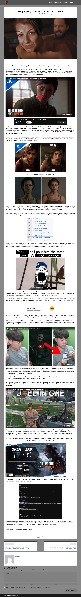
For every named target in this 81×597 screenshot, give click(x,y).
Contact (71, 2)
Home (50, 2)
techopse (35, 14)
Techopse (8, 595)
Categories (56, 2)
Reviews (65, 2)
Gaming (49, 14)
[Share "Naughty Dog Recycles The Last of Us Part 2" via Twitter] (42, 537)
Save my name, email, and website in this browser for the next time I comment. (28, 587)
